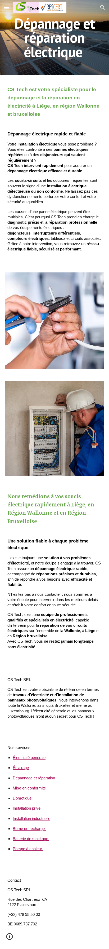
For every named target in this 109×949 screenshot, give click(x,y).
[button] (6, 7)
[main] (54, 37)
